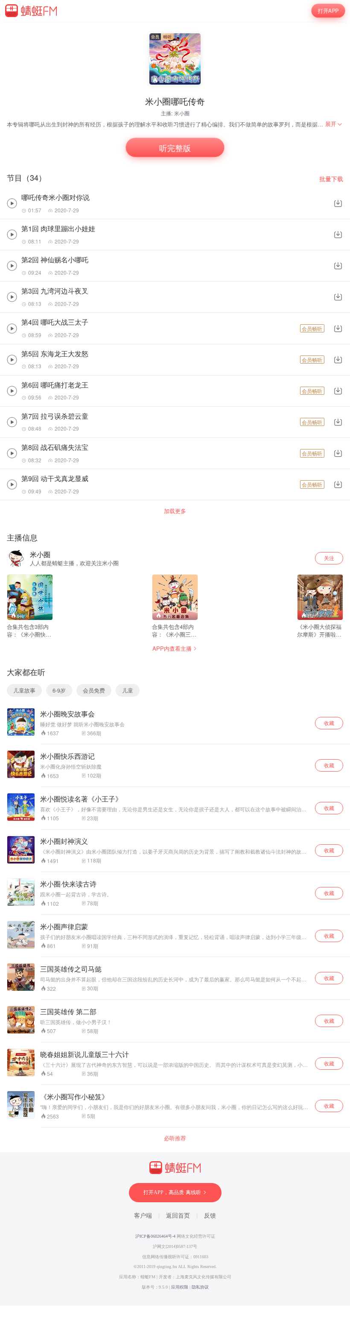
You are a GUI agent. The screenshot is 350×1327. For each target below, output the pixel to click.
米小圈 (182, 113)
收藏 (329, 722)
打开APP (328, 11)
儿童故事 (24, 690)
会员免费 (94, 690)
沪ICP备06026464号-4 (155, 1236)
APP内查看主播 (172, 648)
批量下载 (331, 179)
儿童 (127, 690)
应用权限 (179, 1287)
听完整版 (175, 147)
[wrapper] (175, 663)
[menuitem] (334, 124)
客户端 (143, 1216)
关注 (329, 557)
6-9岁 (59, 690)
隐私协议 (200, 1287)
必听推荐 (175, 1138)
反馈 (210, 1216)
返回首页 (178, 1216)
